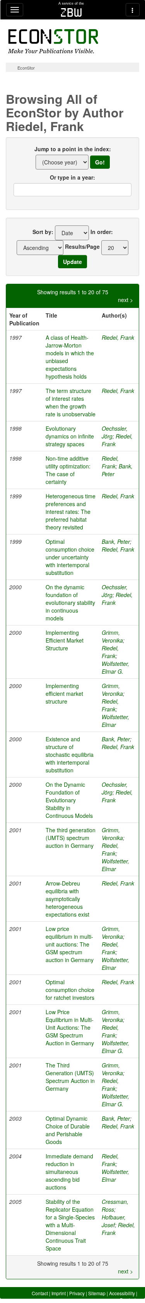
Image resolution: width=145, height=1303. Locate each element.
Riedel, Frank (118, 337)
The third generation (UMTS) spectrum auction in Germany (71, 837)
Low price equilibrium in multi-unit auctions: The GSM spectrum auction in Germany (70, 944)
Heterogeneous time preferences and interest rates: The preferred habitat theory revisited (71, 511)
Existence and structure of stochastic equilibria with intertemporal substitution (70, 754)
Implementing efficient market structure (64, 693)
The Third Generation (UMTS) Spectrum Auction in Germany (70, 1076)
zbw (71, 12)
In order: (101, 232)
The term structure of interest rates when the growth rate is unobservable (71, 402)
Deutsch (128, 1299)
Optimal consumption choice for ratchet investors (70, 989)
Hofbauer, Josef (114, 1221)
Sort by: (42, 232)
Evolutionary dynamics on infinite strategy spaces (70, 436)
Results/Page (82, 246)
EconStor (26, 68)
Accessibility (122, 1293)
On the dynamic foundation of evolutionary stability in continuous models (70, 602)
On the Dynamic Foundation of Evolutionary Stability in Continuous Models (69, 800)
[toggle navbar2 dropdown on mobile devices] (133, 9)
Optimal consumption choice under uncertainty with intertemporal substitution (70, 557)
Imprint (58, 1293)
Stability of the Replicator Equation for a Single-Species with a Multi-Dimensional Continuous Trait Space (70, 1225)
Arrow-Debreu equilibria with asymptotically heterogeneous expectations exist (67, 898)
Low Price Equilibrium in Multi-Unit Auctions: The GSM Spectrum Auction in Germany (70, 1027)
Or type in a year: (72, 177)
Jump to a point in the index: (72, 149)
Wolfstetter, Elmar (115, 720)
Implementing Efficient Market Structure (65, 640)
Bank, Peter (116, 541)
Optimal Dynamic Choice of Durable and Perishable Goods (68, 1130)
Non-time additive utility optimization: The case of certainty (68, 470)
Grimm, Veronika (112, 636)
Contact (40, 1293)
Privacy (77, 1293)
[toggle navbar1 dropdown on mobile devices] (14, 9)
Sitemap (97, 1293)
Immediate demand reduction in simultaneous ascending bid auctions (69, 1171)
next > (125, 300)
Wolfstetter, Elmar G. (115, 667)
